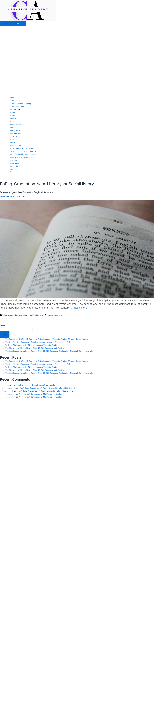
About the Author (17, 106)
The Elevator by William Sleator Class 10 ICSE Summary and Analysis (35, 348)
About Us (14, 100)
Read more (80, 307)
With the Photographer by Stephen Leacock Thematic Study (31, 345)
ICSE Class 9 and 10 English (22, 148)
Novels (13, 118)
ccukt (7, 385)
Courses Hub (15, 145)
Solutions (14, 160)
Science (13, 136)
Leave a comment (54, 315)
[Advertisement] (23, 61)
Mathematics (15, 133)
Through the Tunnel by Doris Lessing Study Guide (34, 385)
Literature (14, 109)
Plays (12, 121)
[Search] (4, 334)
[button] (11, 172)
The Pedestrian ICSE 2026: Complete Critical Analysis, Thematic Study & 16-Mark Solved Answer (46, 339)
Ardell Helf (9, 391)
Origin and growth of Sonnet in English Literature (26, 192)
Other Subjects (16, 124)
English (13, 139)
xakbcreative (10, 388)
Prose (12, 115)
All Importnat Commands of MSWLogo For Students (41, 394)
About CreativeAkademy (20, 103)
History (13, 127)
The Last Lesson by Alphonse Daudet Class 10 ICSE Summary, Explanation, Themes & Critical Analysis (49, 351)
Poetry (13, 112)
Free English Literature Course (23, 154)
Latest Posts (15, 166)
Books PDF (15, 163)
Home (12, 97)
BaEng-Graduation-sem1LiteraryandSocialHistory (23, 315)
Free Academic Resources (21, 157)
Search (2, 325)
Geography (15, 130)
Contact (13, 169)
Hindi (12, 142)
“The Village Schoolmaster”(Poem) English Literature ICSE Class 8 (47, 388)
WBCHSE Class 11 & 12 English (23, 151)
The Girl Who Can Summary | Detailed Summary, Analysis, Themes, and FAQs (38, 342)
